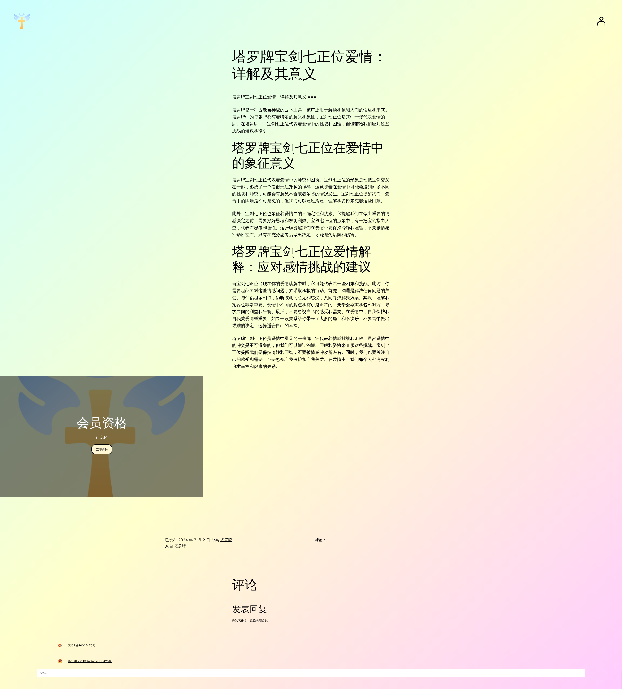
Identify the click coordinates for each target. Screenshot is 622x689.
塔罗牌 (226, 539)
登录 (264, 620)
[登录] (601, 21)
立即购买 (102, 449)
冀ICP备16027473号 (81, 645)
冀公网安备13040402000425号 (90, 661)
